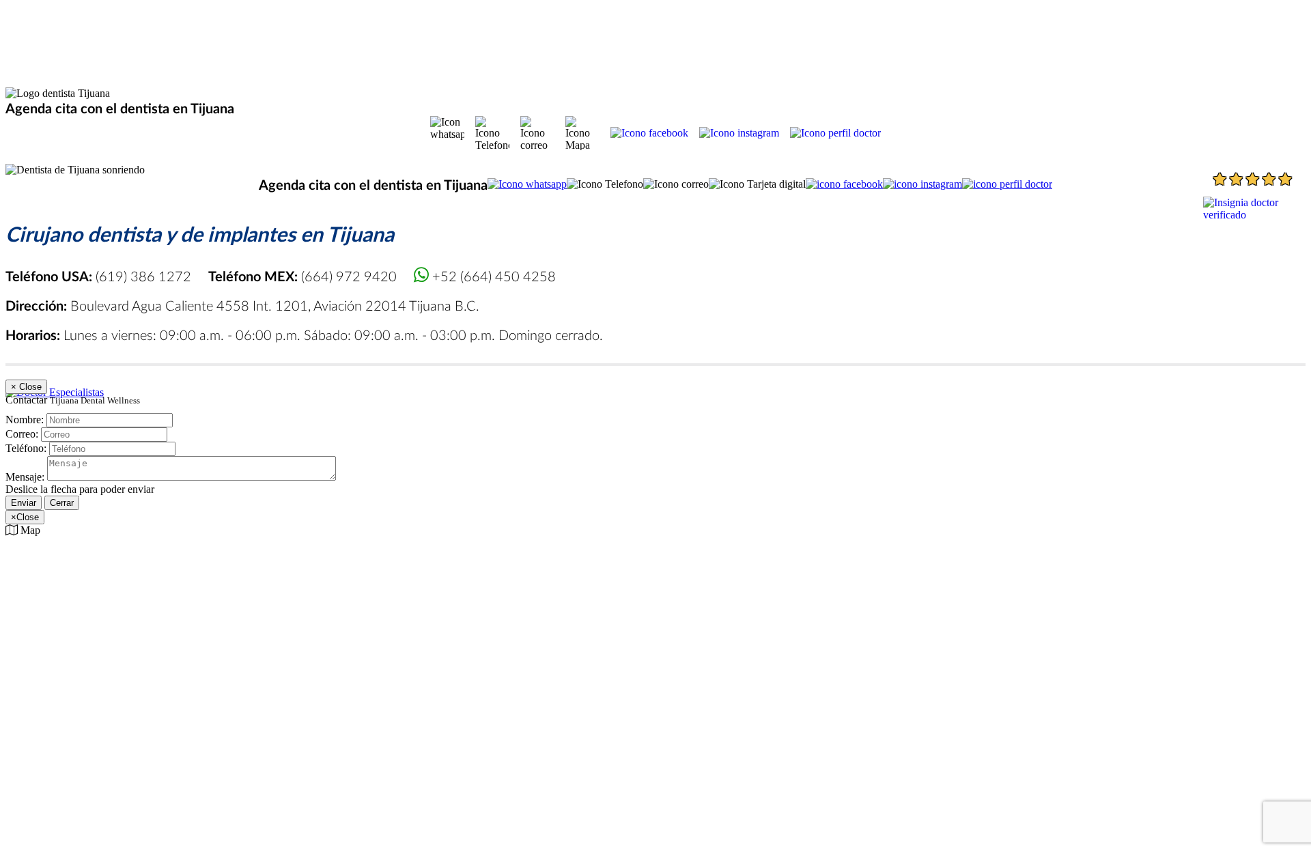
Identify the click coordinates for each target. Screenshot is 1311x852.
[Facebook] (649, 133)
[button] (447, 133)
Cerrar (62, 503)
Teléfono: (25, 448)
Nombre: (24, 419)
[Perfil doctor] (835, 133)
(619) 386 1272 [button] (100, 276)
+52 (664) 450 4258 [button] (492, 276)
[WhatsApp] (527, 184)
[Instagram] (739, 133)
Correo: (21, 434)
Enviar (23, 503)
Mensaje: (24, 477)
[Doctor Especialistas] (54, 392)
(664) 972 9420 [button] (304, 276)
